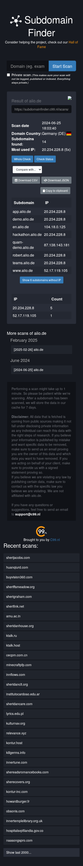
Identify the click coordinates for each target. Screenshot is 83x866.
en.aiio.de (21, 226)
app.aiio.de (22, 211)
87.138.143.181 (57, 244)
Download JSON (58, 180)
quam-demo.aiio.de (23, 244)
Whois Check (22, 159)
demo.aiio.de (23, 219)
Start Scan (62, 66)
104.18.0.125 (54, 226)
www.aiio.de (23, 270)
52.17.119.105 (56, 270)
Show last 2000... (18, 852)
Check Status (45, 159)
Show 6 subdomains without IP (41, 280)
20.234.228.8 (54, 211)
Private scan (41, 78)
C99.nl (55, 539)
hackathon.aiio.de (27, 234)
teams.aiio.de (24, 262)
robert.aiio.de (23, 255)
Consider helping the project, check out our (41, 44)
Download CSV (28, 180)
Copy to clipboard (56, 190)
